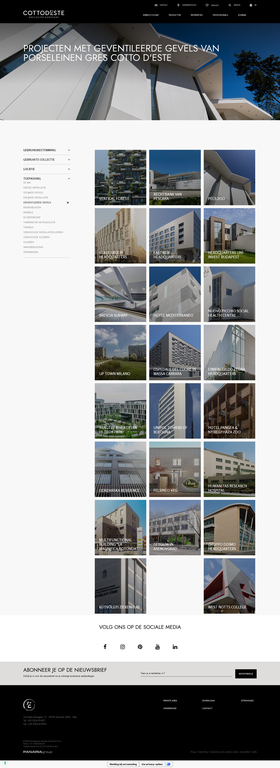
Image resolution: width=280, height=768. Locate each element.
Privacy (193, 752)
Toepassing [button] (32, 178)
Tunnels (28, 227)
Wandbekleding (33, 247)
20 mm (27, 182)
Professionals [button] (220, 15)
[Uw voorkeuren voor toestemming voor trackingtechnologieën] (5, 763)
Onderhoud (169, 708)
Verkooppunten (189, 5)
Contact (163, 5)
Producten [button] (175, 15)
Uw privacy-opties (152, 764)
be (255, 5)
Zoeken (236, 5)
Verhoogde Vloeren (36, 237)
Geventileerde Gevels (37, 202)
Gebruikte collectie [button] (39, 159)
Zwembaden (30, 252)
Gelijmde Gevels (33, 192)
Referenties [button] (197, 15)
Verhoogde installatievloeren (43, 232)
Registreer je (246, 673)
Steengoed (247, 700)
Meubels (28, 212)
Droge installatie (34, 187)
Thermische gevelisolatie (39, 222)
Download (208, 700)
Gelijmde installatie (35, 197)
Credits (254, 752)
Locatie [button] (29, 169)
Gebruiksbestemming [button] (39, 150)
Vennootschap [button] (151, 15)
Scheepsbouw (31, 217)
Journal (242, 15)
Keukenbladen (32, 207)
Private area (170, 700)
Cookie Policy (203, 752)
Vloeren (28, 242)
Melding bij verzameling (123, 764)
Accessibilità (244, 752)
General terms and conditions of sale (224, 752)
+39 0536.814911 (36, 720)
